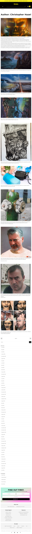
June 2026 (2, 347)
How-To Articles (3, 481)
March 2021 (3, 423)
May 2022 (2, 403)
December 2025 (3, 356)
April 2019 (2, 454)
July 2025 (2, 360)
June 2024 (2, 378)
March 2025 (3, 369)
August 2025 (3, 358)
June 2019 (2, 452)
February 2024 (3, 387)
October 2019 (3, 445)
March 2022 (3, 407)
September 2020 (3, 432)
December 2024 (3, 374)
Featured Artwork (3, 477)
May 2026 (2, 349)
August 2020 (3, 434)
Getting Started (3, 479)
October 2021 (3, 414)
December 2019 (3, 441)
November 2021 (3, 412)
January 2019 (3, 461)
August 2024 (3, 376)
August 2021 (3, 416)
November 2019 (3, 443)
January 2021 (3, 425)
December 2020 (3, 427)
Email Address (16, 496)
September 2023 (3, 398)
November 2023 (3, 394)
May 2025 (2, 365)
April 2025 (2, 367)
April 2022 (2, 405)
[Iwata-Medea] (16, 4)
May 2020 (2, 436)
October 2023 (3, 396)
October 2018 (3, 465)
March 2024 (3, 385)
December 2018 (3, 463)
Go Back (2, 9)
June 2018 (2, 470)
